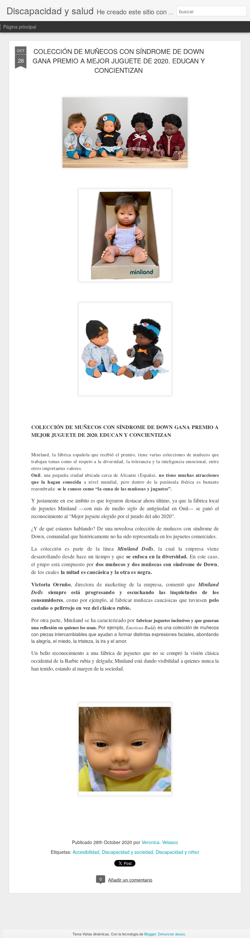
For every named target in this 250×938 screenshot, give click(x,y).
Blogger (150, 933)
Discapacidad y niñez (177, 852)
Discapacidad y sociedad (127, 852)
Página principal (19, 26)
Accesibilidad (86, 852)
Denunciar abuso (171, 933)
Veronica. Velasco (160, 842)
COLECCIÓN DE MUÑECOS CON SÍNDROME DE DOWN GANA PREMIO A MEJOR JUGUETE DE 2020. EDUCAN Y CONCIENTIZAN (119, 60)
